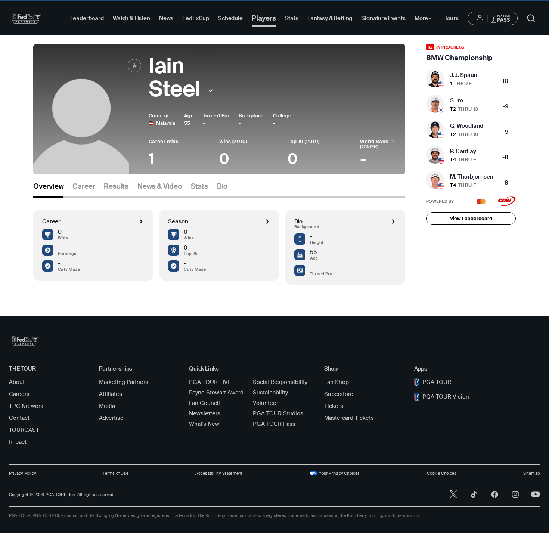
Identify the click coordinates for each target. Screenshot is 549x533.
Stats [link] (199, 186)
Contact (19, 418)
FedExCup (195, 18)
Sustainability (270, 392)
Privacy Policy (22, 473)
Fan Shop (336, 382)
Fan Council (204, 403)
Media (107, 406)
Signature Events (383, 18)
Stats (291, 18)
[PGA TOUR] (26, 18)
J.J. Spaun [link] (463, 75)
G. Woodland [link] (466, 126)
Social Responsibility (280, 382)
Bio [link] (222, 186)
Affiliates (110, 394)
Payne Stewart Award (216, 392)
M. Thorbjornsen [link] (471, 176)
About (17, 382)
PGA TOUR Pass (274, 424)
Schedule (230, 18)
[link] (471, 53)
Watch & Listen (131, 18)
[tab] (48, 189)
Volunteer (265, 403)
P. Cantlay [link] (463, 151)
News (166, 18)
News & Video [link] (159, 186)
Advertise (111, 418)
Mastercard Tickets (349, 418)
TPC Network (26, 406)
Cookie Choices (441, 473)
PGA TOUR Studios (278, 413)
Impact (18, 442)
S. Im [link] (456, 100)
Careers (19, 394)
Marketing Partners (123, 382)
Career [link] (83, 186)
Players (264, 18)
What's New (204, 424)
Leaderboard (87, 18)
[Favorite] (134, 65)
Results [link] (116, 186)
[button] (210, 90)
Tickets (333, 406)
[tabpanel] (219, 241)
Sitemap (531, 473)
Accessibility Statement (218, 473)
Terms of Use (115, 473)
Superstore (338, 394)
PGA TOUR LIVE (210, 382)
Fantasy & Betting (329, 18)
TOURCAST (24, 430)
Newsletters (204, 413)
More (425, 19)
